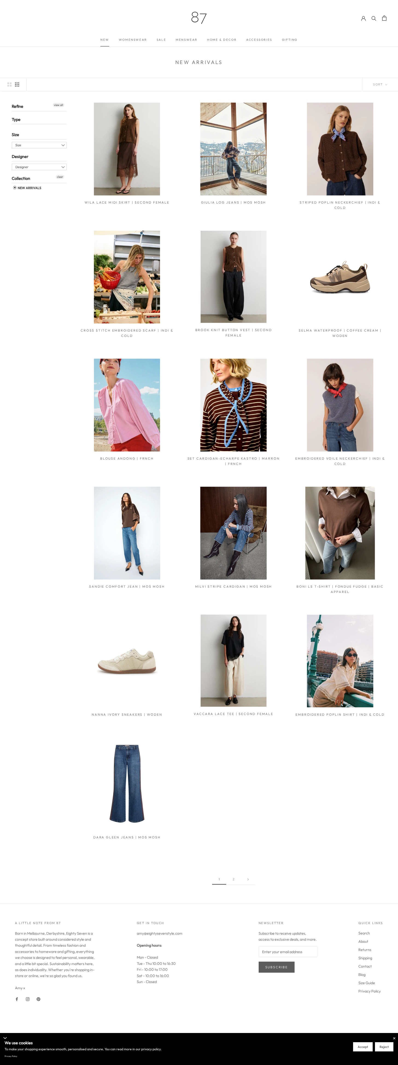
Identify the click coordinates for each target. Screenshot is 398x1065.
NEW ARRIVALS (29, 188)
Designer (20, 156)
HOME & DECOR (222, 39)
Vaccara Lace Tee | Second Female (233, 714)
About (363, 941)
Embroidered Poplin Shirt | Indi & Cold (340, 714)
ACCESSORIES (259, 39)
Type (16, 119)
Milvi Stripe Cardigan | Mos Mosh (233, 586)
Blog (362, 974)
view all (58, 105)
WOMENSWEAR (133, 39)
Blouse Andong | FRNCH (127, 458)
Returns (364, 949)
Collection (21, 178)
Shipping (365, 958)
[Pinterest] (38, 999)
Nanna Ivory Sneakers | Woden (127, 714)
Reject (384, 1047)
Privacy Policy (369, 991)
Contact (365, 966)
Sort (378, 84)
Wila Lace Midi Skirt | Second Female (127, 202)
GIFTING (290, 39)
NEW (104, 39)
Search (364, 933)
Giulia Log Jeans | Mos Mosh (233, 202)
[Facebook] (17, 999)
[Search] (374, 18)
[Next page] (248, 879)
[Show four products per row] (17, 84)
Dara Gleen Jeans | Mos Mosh (127, 837)
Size (15, 134)
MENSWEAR (186, 39)
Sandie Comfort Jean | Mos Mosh (127, 586)
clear (60, 176)
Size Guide (366, 982)
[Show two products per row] (9, 84)
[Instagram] (27, 999)
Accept (363, 1047)
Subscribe (276, 967)
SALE (161, 39)
